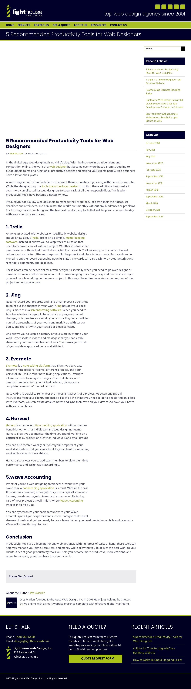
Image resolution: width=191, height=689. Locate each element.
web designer (58, 166)
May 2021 (150, 157)
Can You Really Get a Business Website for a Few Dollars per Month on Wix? (162, 117)
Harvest (11, 425)
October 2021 (153, 143)
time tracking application (51, 425)
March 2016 (152, 203)
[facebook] (157, 6)
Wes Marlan (16, 153)
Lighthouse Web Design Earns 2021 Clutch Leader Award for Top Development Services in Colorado (165, 103)
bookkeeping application (38, 488)
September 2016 (154, 197)
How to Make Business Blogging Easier (163, 92)
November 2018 (154, 183)
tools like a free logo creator (60, 186)
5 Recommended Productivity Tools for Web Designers (162, 71)
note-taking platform (36, 365)
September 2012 (154, 217)
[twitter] (163, 6)
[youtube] (176, 6)
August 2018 (152, 190)
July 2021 (150, 150)
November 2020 (154, 163)
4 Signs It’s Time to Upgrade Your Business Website (163, 81)
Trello (34, 237)
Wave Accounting (71, 500)
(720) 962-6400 (25, 637)
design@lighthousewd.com (31, 641)
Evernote (11, 365)
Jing (58, 306)
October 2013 (153, 210)
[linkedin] (170, 6)
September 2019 (154, 176)
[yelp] (182, 6)
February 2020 (153, 170)
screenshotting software (46, 310)
